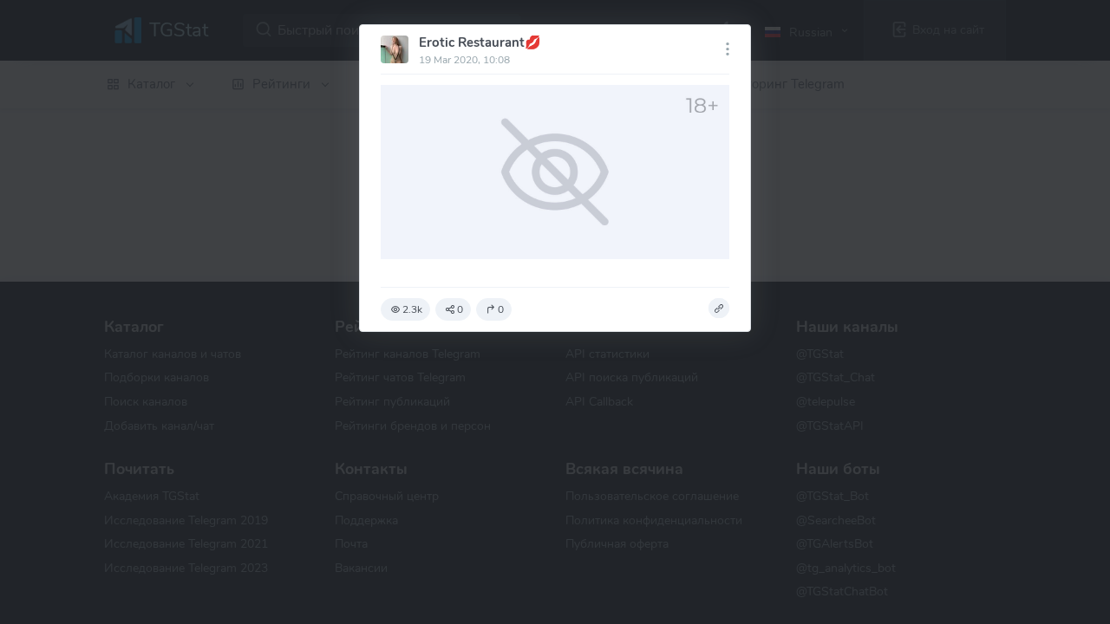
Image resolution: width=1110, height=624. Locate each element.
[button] (718, 308)
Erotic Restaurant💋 (480, 42)
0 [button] (460, 309)
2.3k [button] (412, 309)
